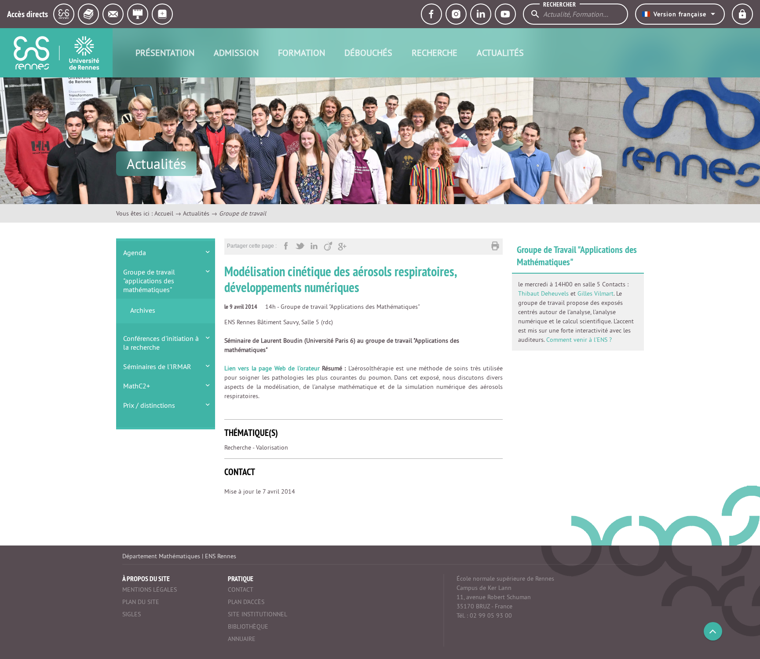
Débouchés (368, 52)
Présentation (164, 52)
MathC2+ (136, 385)
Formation (301, 52)
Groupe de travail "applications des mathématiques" (149, 280)
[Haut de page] (713, 631)
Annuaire (242, 639)
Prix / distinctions (149, 405)
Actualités (500, 52)
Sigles (131, 614)
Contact (240, 589)
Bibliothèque (248, 626)
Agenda (134, 252)
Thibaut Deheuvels (543, 293)
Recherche (434, 52)
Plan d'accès (246, 602)
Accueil (163, 213)
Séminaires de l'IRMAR (157, 366)
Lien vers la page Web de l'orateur (272, 368)
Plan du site (140, 602)
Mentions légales (149, 589)
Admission (236, 52)
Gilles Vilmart (595, 293)
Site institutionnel (257, 614)
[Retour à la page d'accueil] (56, 52)
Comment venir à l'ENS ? (579, 340)
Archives (142, 310)
